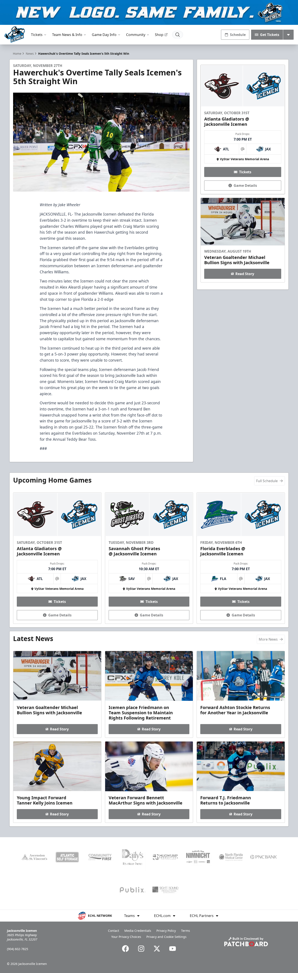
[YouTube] (172, 948)
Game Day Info (104, 34)
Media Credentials (137, 931)
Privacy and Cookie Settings (166, 937)
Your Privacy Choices (126, 937)
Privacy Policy (166, 931)
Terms (185, 931)
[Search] (177, 34)
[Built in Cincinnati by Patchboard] (246, 941)
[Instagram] (141, 948)
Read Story (244, 273)
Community (135, 34)
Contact (113, 931)
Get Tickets (269, 34)
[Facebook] (125, 948)
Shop (159, 34)
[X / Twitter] (157, 948)
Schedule (238, 34)
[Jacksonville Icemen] (14, 34)
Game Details (245, 185)
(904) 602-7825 (17, 949)
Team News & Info (67, 34)
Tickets (37, 34)
